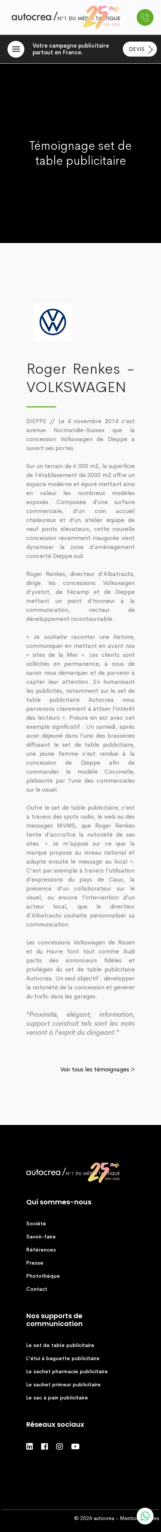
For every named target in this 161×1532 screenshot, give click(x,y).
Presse (34, 1262)
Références (41, 1249)
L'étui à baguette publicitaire (63, 1358)
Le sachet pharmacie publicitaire (67, 1371)
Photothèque (43, 1275)
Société (36, 1223)
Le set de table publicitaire (60, 1345)
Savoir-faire (41, 1236)
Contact (36, 1289)
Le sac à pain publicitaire (57, 1397)
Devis (138, 49)
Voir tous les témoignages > (97, 1069)
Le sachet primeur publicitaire (63, 1384)
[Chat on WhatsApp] (145, 1516)
